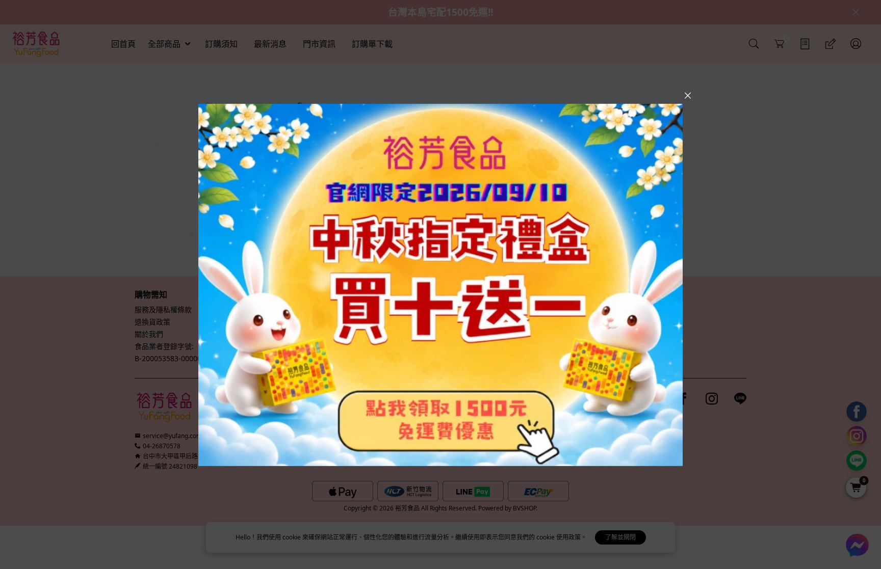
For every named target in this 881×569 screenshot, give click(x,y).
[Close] (688, 95)
